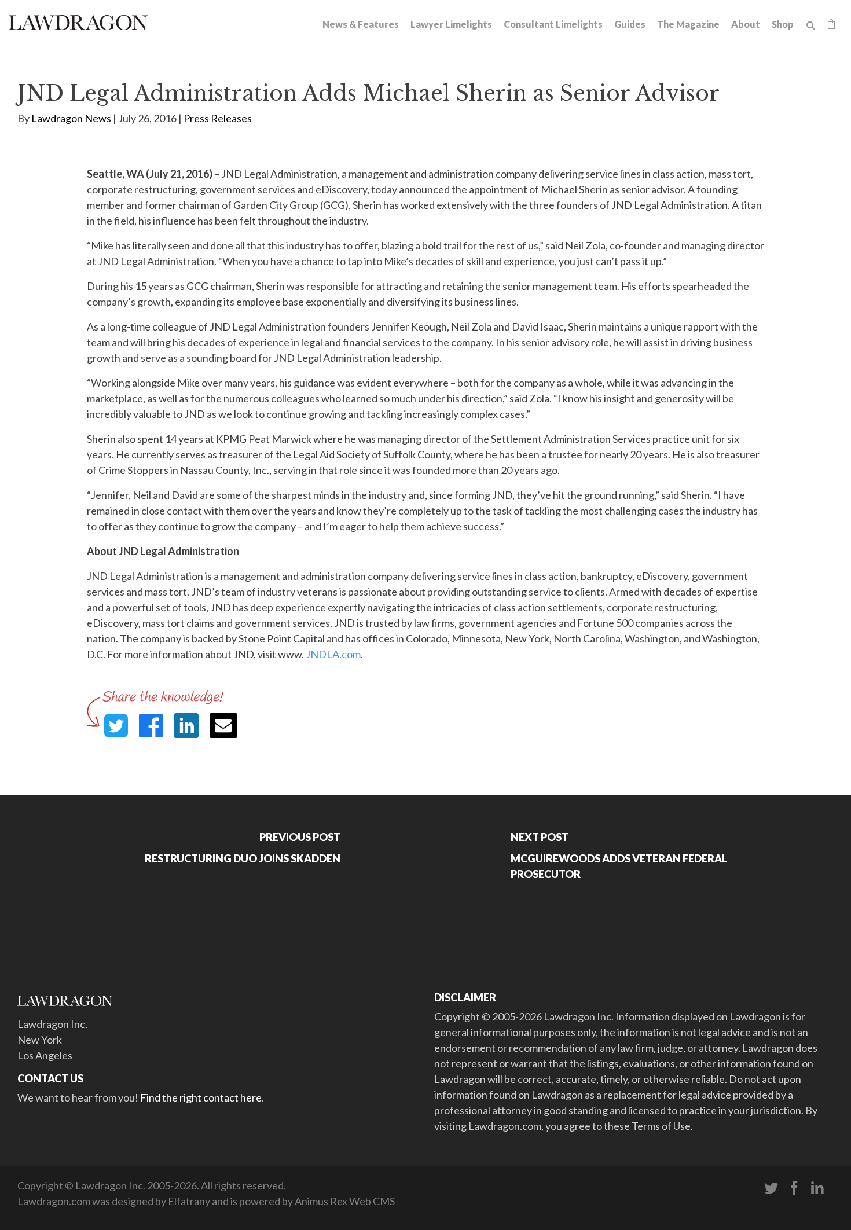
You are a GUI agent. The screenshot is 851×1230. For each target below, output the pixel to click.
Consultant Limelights (553, 24)
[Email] (223, 725)
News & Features (360, 24)
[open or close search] (811, 25)
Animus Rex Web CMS (345, 1201)
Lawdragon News (71, 118)
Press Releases (218, 118)
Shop (783, 24)
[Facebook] (794, 1188)
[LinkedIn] (817, 1188)
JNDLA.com (333, 654)
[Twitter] (771, 1188)
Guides (629, 24)
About (745, 24)
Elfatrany (189, 1201)
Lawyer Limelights (451, 24)
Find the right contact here (201, 1097)
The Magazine (688, 24)
